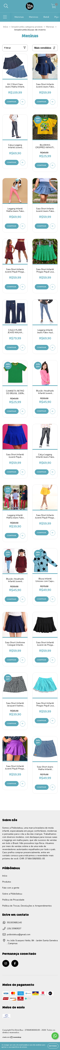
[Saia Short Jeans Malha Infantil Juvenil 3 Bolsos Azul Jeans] (52, 787)
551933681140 (14, 922)
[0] (53, 7)
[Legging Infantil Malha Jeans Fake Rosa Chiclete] (22, 226)
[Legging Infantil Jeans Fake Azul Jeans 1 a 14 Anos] (52, 347)
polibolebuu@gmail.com (18, 934)
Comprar (11, 102)
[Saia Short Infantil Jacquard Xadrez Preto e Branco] (22, 723)
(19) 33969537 (14, 928)
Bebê (46, 17)
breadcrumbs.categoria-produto (27, 26)
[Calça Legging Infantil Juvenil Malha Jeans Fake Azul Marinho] (22, 162)
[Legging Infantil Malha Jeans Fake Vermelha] (22, 536)
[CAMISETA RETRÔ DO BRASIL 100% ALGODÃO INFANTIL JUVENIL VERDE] (22, 411)
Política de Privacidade (13, 899)
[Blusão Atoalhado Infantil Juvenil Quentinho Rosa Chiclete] (52, 411)
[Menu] (5, 17)
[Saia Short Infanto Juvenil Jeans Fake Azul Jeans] (52, 226)
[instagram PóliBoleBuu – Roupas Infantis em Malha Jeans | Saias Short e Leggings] (5, 963)
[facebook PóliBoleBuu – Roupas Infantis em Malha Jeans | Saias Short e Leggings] (14, 963)
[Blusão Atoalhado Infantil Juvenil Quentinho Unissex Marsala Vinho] (22, 599)
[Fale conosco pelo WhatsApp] (55, 1035)
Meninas (19, 17)
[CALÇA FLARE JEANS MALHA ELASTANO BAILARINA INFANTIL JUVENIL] (22, 347)
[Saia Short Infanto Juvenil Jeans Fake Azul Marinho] (52, 102)
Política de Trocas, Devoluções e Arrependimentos (27, 905)
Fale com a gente (10, 887)
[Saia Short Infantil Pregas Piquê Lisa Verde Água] (52, 721)
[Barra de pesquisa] (6, 6)
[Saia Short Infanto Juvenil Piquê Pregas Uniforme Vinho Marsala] (22, 287)
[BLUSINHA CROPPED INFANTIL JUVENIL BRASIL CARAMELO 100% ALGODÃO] (52, 165)
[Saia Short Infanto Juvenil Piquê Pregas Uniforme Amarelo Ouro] (52, 533)
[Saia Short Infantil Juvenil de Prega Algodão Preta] (52, 660)
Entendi (53, 1046)
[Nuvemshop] (12, 1037)
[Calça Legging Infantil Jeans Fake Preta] (52, 472)
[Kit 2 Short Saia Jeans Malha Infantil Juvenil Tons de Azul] (22, 102)
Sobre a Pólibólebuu (12, 893)
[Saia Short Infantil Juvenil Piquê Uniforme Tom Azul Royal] (22, 472)
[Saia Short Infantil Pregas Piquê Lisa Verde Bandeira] (52, 287)
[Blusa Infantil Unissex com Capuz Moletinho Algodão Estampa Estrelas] (52, 599)
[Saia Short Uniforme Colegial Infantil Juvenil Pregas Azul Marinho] (22, 660)
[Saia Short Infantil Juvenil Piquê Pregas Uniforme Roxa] (22, 784)
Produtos (6, 881)
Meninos (33, 17)
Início (5, 26)
